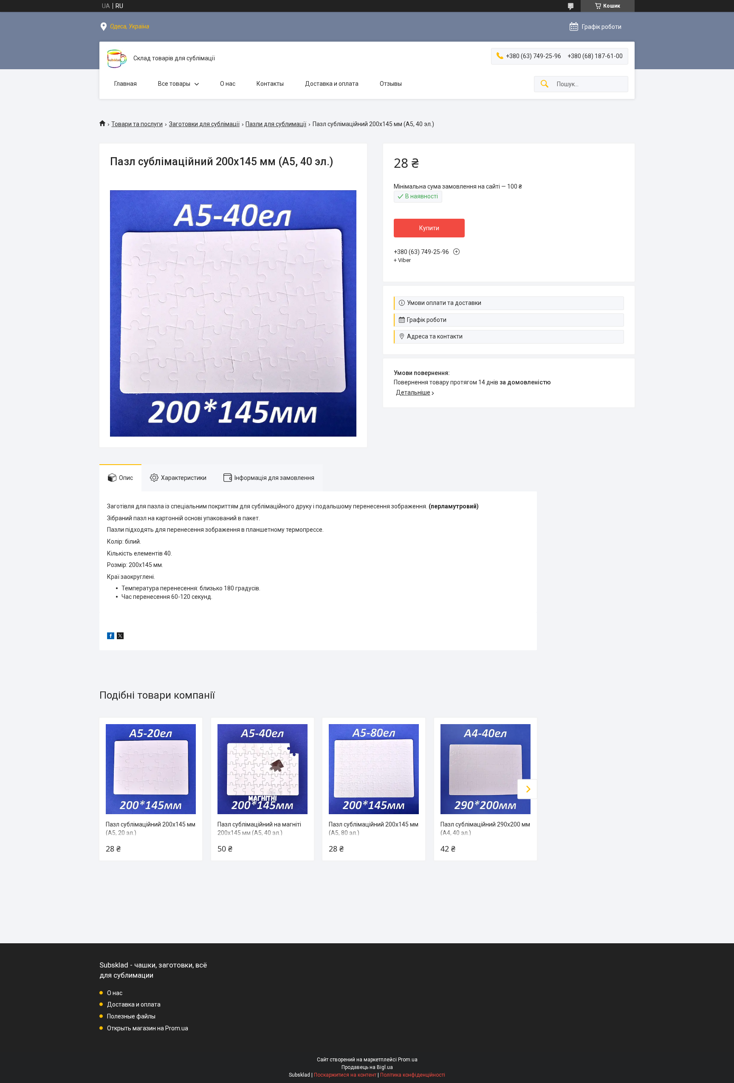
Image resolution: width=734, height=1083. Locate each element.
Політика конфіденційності (412, 1075)
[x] (120, 637)
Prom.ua (408, 1060)
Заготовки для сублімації (204, 124)
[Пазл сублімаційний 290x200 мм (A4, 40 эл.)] (485, 769)
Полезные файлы (131, 1016)
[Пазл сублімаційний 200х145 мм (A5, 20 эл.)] (151, 769)
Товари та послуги (137, 124)
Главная (125, 83)
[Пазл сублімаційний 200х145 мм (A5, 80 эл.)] (374, 769)
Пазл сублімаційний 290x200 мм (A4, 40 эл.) (485, 828)
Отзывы (391, 83)
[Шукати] (544, 84)
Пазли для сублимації (276, 124)
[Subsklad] (116, 58)
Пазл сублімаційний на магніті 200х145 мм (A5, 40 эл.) (259, 828)
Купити (429, 228)
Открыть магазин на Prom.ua (147, 1028)
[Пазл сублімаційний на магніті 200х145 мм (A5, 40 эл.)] (262, 769)
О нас (227, 83)
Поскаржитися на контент (345, 1075)
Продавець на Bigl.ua (367, 1067)
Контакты (270, 83)
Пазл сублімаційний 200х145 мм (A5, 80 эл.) (373, 828)
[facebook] (110, 637)
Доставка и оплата (332, 83)
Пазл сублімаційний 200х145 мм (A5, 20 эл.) (150, 828)
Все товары (174, 83)
